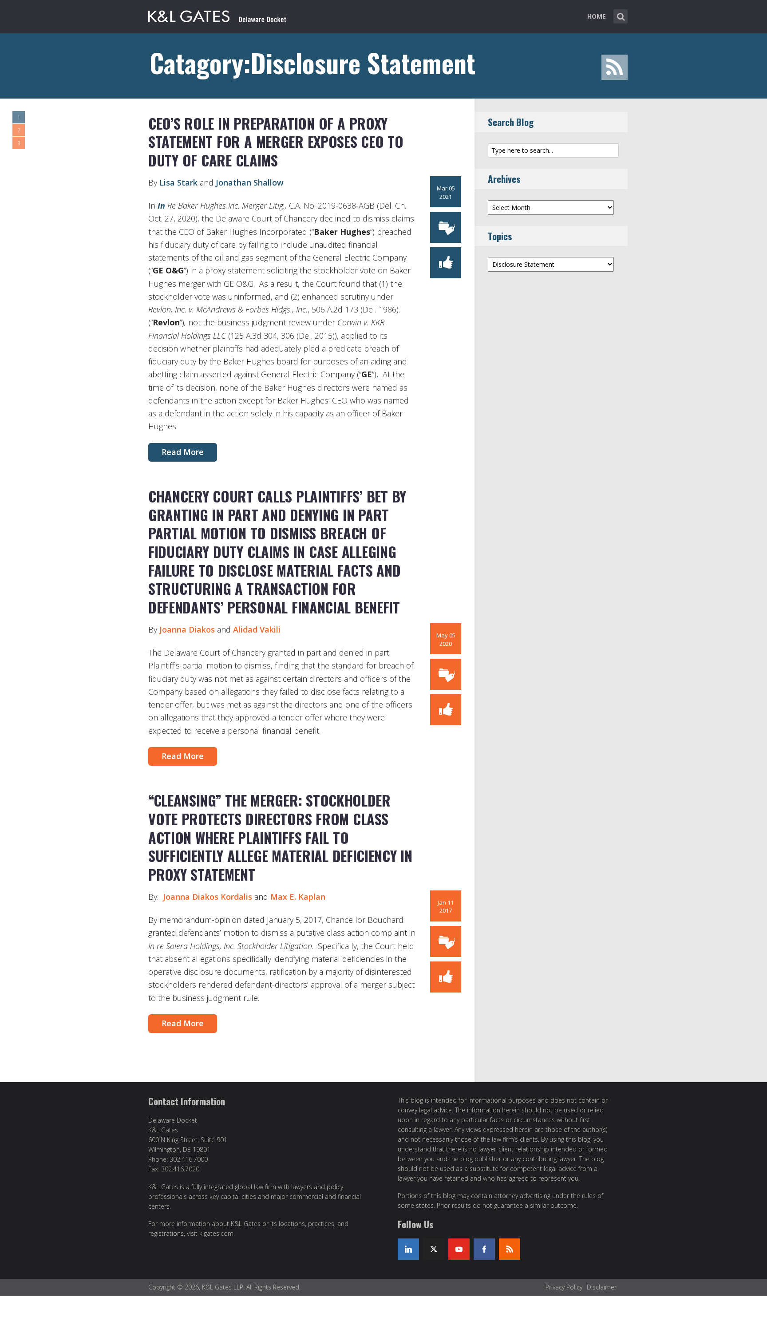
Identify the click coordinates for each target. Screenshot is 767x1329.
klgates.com (216, 1233)
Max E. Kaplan (297, 896)
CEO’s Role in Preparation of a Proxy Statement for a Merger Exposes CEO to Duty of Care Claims (275, 141)
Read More (183, 452)
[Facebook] (484, 1249)
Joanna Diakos (188, 629)
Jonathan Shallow (250, 182)
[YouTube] (459, 1249)
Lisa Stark (178, 182)
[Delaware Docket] (217, 15)
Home (596, 16)
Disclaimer (602, 1287)
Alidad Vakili (257, 629)
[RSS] (509, 1249)
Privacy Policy (564, 1287)
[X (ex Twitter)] (433, 1249)
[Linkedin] (408, 1249)
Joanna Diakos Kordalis (207, 896)
